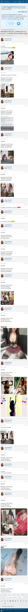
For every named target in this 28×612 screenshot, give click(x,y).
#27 (26, 216)
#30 (26, 263)
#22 (26, 72)
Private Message (10, 17)
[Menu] (1, 1)
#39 (26, 543)
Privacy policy (16, 609)
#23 (26, 105)
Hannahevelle (4, 35)
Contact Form (4, 19)
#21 (26, 43)
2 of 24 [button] (14, 594)
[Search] (26, 1)
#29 (26, 246)
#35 (26, 452)
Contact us (3, 609)
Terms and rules (9, 609)
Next (18, 594)
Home (24, 609)
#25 (26, 172)
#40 (26, 583)
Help (21, 609)
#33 (26, 367)
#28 (26, 230)
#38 (26, 498)
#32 (26, 313)
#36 (26, 469)
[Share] (24, 44)
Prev (10, 594)
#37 (26, 481)
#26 (26, 205)
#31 (26, 280)
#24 (26, 138)
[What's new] (23, 1)
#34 (26, 425)
